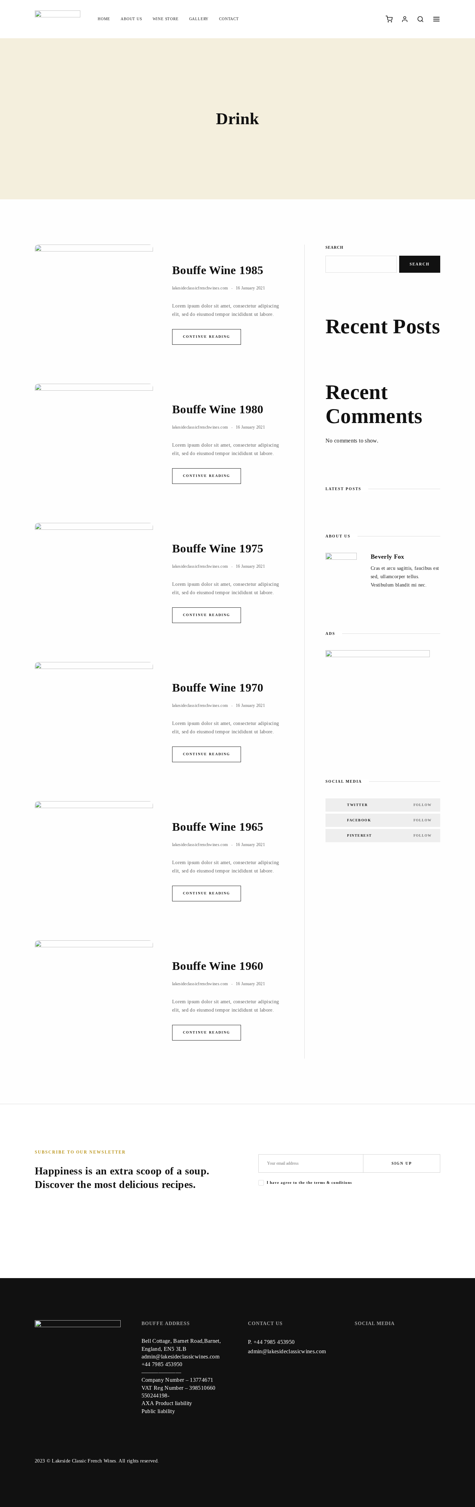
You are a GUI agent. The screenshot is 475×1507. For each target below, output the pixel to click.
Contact (229, 19)
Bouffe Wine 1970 (218, 687)
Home (104, 19)
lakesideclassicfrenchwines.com (200, 288)
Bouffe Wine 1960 (218, 965)
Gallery (199, 19)
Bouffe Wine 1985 (218, 270)
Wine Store (166, 19)
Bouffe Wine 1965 (218, 826)
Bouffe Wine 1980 (218, 409)
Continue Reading (206, 336)
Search (334, 247)
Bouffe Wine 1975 (218, 548)
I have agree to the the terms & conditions (309, 1182)
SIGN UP (402, 1163)
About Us (131, 19)
